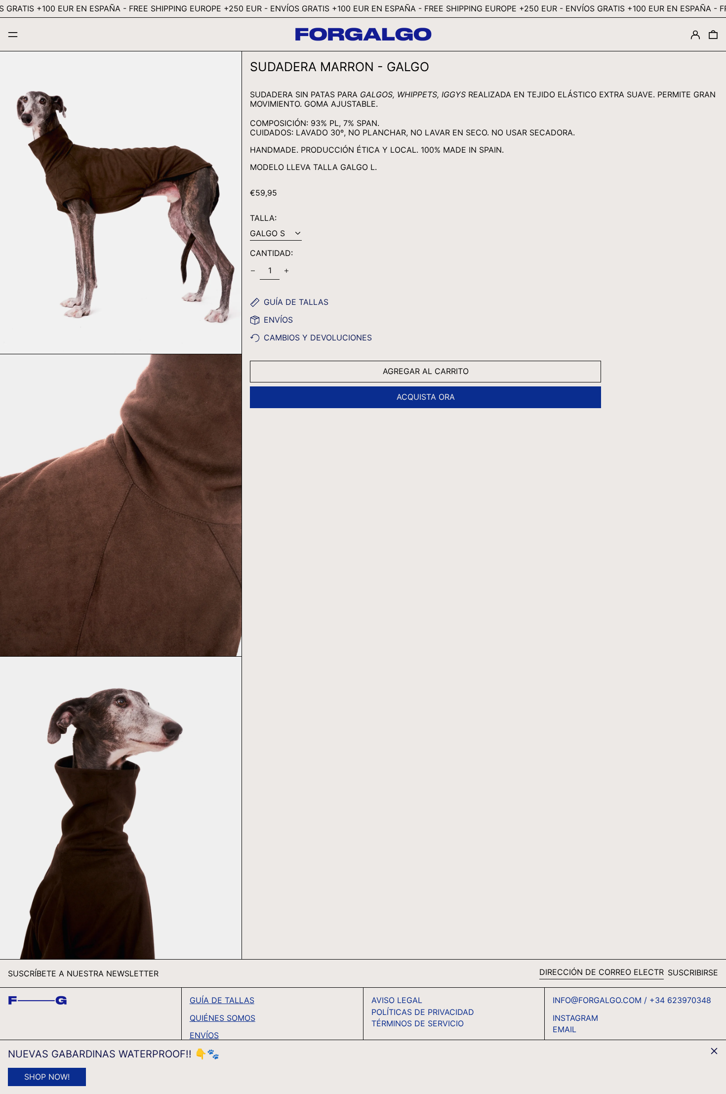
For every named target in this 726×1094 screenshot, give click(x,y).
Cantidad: (271, 253)
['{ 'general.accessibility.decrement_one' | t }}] (253, 271)
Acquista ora (426, 397)
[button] (713, 34)
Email (564, 1029)
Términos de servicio (417, 1023)
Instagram (575, 1018)
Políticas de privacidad (422, 1012)
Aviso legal (396, 1000)
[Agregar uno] (286, 271)
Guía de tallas (222, 1000)
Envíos (204, 1035)
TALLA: (263, 218)
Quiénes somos (222, 1018)
